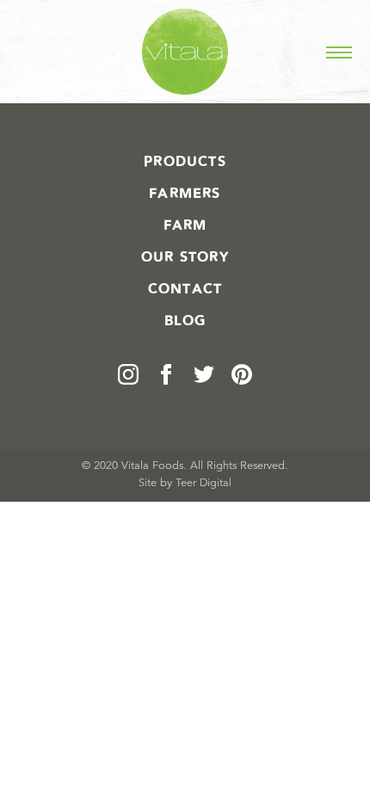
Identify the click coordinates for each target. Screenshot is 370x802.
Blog (185, 321)
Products (185, 162)
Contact (185, 289)
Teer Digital (203, 483)
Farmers (184, 193)
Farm (185, 225)
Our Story (185, 257)
